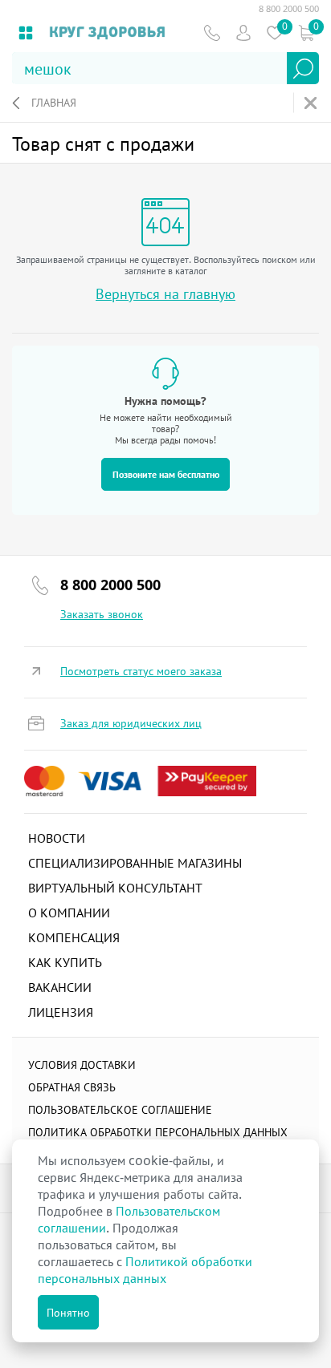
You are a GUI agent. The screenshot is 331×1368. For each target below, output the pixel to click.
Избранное (274, 32)
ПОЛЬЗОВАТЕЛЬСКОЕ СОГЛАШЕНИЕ (120, 1109)
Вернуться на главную (165, 294)
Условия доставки (82, 1064)
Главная (53, 102)
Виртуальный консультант (115, 887)
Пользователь (243, 32)
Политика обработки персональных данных (158, 1131)
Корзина (306, 32)
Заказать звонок (101, 614)
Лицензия (60, 1012)
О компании (69, 912)
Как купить (65, 962)
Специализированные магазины (135, 863)
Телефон (212, 32)
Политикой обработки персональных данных (145, 1270)
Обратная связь (72, 1087)
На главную (312, 103)
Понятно (68, 1312)
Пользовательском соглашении (129, 1219)
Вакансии (60, 987)
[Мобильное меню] (25, 32)
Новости (56, 838)
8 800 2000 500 (289, 8)
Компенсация (74, 937)
